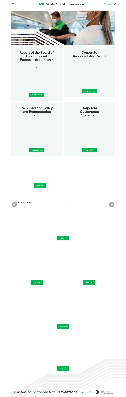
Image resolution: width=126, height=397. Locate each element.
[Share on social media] (115, 4)
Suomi (108, 4)
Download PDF (36, 95)
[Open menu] (13, 4)
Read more (63, 238)
